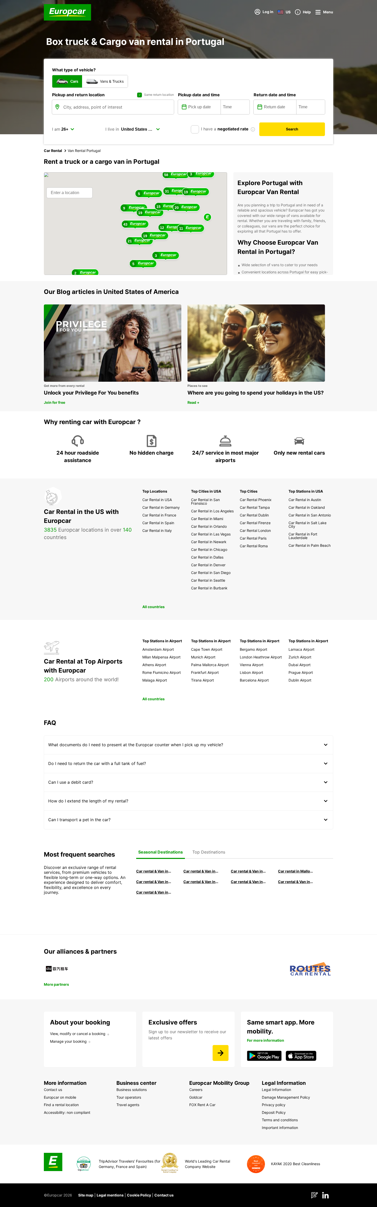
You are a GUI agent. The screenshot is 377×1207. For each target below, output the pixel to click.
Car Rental (53, 150)
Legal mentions (110, 1195)
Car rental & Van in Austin (295, 881)
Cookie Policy (139, 1195)
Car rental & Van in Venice (154, 881)
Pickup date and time (199, 94)
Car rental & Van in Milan (154, 871)
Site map (85, 1195)
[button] (207, 217)
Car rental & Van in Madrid (248, 871)
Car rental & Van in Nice (248, 881)
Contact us (164, 1195)
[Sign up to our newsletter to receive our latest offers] (221, 1053)
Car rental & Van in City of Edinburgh (201, 881)
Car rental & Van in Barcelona (201, 871)
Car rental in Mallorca (295, 871)
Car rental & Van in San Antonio (154, 892)
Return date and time (275, 94)
